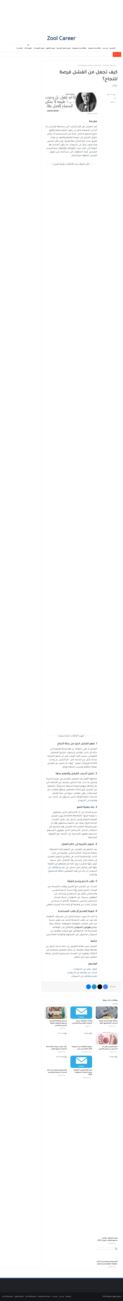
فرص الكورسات (39, 48)
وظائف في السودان (94, 48)
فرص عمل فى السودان (81, 145)
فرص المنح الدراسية (64, 48)
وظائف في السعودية (79, 48)
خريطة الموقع (19, 1296)
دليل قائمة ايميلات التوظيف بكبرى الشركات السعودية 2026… (82, 1072)
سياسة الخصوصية (44, 1296)
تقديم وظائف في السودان (84, 976)
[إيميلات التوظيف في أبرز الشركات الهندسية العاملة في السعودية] (81, 1012)
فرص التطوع (50, 48)
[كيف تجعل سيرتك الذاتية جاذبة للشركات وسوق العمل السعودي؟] (56, 1038)
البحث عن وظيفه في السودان (82, 973)
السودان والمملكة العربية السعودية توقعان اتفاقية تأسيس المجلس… (58, 1023)
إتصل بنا (19, 48)
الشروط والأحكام (31, 1296)
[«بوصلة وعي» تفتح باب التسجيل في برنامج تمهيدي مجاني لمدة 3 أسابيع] (106, 1038)
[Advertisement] (61, 17)
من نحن (105, 48)
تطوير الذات (28, 48)
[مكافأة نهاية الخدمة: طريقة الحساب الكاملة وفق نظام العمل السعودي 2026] (106, 1012)
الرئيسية (112, 48)
